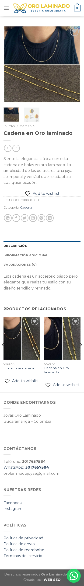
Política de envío (19, 544)
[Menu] (6, 8)
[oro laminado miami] (22, 338)
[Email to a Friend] (33, 218)
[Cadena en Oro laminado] (62, 338)
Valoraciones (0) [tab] (20, 264)
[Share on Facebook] (16, 218)
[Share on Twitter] (24, 218)
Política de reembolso (24, 550)
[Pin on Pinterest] (41, 218)
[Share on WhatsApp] (8, 218)
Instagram (13, 508)
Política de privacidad (23, 538)
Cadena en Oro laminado (56, 370)
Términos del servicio (23, 556)
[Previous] (11, 64)
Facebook (13, 503)
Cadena (27, 126)
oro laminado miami (19, 368)
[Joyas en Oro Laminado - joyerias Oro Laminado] (41, 8)
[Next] (73, 64)
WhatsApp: (26, 467)
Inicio (9, 126)
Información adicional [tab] (26, 255)
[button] (74, 576)
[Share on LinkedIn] (50, 218)
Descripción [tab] (15, 246)
